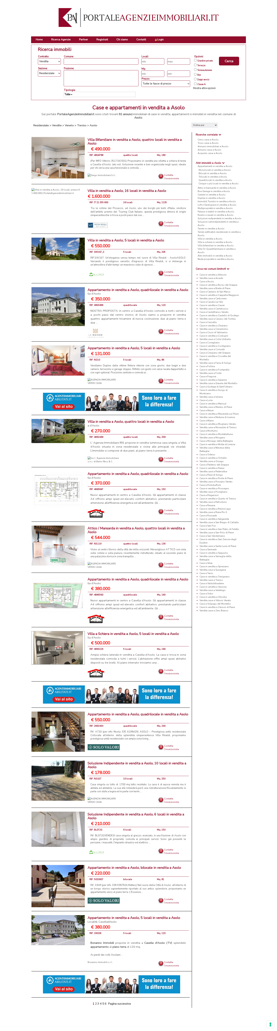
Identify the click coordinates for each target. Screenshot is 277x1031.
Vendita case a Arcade (211, 278)
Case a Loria (206, 400)
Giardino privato (205, 61)
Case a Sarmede (208, 549)
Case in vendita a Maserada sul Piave (219, 413)
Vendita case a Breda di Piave (215, 288)
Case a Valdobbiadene (212, 583)
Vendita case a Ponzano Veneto (216, 481)
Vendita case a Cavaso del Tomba (218, 318)
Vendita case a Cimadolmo (214, 329)
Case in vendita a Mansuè (213, 403)
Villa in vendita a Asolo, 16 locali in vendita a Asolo (127, 190)
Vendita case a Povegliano (213, 491)
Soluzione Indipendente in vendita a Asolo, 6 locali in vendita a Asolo (136, 816)
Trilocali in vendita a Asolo (213, 176)
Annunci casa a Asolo (209, 149)
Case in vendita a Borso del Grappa (218, 284)
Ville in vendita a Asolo (210, 238)
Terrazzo (201, 65)
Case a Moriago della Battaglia (216, 440)
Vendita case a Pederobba (213, 471)
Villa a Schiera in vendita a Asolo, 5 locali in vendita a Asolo (133, 635)
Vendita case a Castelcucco (214, 308)
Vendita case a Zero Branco (214, 610)
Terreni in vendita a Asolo (211, 228)
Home (39, 39)
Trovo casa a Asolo (208, 143)
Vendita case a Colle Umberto (215, 339)
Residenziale (41, 125)
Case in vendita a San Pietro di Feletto (219, 529)
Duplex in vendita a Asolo (211, 198)
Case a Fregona (208, 376)
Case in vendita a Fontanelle (214, 369)
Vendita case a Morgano (212, 437)
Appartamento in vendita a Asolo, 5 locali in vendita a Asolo (134, 348)
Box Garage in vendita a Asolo (214, 191)
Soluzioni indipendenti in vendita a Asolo (219, 218)
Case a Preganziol (209, 495)
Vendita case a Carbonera (213, 298)
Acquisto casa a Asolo (210, 153)
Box (199, 75)
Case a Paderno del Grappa (214, 464)
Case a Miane (206, 420)
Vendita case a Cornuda (212, 349)
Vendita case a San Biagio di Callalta (219, 522)
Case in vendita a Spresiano (214, 566)
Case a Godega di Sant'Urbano (216, 386)
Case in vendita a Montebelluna (216, 434)
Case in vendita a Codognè (214, 335)
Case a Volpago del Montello (215, 603)
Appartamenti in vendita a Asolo (215, 166)
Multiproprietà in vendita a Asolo (215, 208)
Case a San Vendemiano (212, 535)
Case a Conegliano (210, 342)
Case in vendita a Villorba (213, 597)
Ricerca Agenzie (61, 39)
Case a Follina (207, 366)
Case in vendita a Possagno (214, 488)
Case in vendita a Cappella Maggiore (219, 295)
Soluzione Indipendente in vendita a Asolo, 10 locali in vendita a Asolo (137, 765)
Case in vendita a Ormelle (213, 457)
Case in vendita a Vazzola (213, 586)
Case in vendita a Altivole (213, 274)
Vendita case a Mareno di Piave (216, 407)
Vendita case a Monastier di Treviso (218, 427)
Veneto (69, 125)
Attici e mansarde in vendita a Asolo (217, 187)
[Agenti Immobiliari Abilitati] (111, 401)
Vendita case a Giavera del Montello (218, 383)
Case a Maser (207, 410)
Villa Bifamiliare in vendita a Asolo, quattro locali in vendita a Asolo (135, 141)
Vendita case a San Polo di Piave (217, 532)
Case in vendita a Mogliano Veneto (218, 424)
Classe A (201, 84)
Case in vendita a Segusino (214, 552)
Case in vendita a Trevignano (215, 576)
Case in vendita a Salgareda (214, 518)
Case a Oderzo (207, 454)
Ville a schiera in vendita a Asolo (215, 242)
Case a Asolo (207, 281)
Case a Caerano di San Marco (215, 291)
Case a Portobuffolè (210, 485)
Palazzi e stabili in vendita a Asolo (216, 211)
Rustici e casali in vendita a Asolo (215, 215)
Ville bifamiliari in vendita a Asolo (216, 245)
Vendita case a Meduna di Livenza (217, 417)
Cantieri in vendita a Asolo (212, 194)
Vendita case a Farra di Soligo (215, 362)
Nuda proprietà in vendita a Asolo (216, 259)
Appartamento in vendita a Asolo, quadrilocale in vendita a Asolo (138, 292)
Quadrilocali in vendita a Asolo (215, 180)
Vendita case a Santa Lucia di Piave (218, 546)
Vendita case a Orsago (212, 461)
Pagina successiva (119, 1004)
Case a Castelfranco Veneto (214, 312)
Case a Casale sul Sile (211, 301)
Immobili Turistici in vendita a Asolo (217, 201)
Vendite (57, 125)
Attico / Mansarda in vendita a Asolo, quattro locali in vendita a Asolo (136, 530)
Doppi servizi (203, 80)
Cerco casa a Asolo (208, 139)
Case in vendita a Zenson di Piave (217, 607)
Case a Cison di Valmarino (214, 332)
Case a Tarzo (206, 573)
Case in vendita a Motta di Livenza (217, 444)
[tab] (219, 134)
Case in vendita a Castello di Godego (219, 315)
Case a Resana (207, 505)
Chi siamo (122, 39)
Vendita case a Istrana (211, 396)
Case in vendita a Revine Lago (215, 508)
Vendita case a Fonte (210, 373)
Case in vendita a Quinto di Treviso (218, 498)
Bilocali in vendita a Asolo (213, 173)
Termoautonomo (204, 70)
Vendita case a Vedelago (213, 590)
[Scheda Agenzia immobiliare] (102, 175)
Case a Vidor (206, 593)
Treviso (81, 125)
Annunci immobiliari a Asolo (213, 146)
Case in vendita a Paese (212, 468)
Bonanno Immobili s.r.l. (100, 962)
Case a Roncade (208, 515)
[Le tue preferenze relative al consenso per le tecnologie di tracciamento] (270, 1024)
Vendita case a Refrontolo (213, 502)
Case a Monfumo (209, 430)
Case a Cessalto (208, 322)
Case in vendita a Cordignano (215, 345)
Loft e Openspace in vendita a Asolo (217, 204)
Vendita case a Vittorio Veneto (215, 600)
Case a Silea (206, 563)
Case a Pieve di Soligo (211, 474)
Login (160, 39)
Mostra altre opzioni (204, 88)
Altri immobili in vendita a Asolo (215, 255)
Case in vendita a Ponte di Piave (216, 478)
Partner (83, 39)
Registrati (102, 39)
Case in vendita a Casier (212, 305)
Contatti (141, 39)
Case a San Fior (208, 525)
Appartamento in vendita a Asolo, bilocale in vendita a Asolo (134, 867)
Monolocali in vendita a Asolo (215, 169)
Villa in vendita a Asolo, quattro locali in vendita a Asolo (131, 423)
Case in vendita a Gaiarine (213, 379)
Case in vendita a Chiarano (214, 325)
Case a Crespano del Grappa (215, 352)
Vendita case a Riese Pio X (213, 512)
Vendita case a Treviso (211, 580)
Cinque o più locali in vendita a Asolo (219, 183)
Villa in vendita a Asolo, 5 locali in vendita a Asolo (126, 240)
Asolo (93, 125)
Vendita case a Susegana (213, 569)
